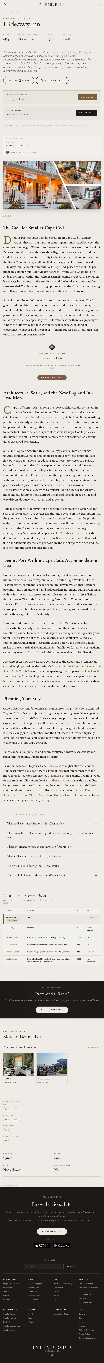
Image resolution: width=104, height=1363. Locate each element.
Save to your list (54, 80)
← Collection (11, 12)
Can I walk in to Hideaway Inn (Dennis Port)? (32, 865)
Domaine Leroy (85, 1294)
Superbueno (59, 1292)
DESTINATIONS (10, 1310)
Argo (56, 1300)
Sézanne (6, 1300)
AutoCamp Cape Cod (13, 952)
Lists (81, 1322)
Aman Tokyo (33, 1292)
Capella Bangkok (35, 1284)
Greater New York (10, 1318)
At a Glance (13, 1101)
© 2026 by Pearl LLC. (52, 1351)
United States (26, 18)
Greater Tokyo (9, 1314)
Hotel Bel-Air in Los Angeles (72, 795)
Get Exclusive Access (52, 1010)
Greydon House (11, 959)
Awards (82, 1326)
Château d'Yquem (86, 1284)
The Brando (33, 1300)
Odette (6, 1296)
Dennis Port (10, 18)
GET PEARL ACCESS (52, 1231)
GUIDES (31, 1310)
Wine (30, 1318)
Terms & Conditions (87, 1338)
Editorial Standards (86, 1330)
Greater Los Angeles (11, 1326)
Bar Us (56, 1296)
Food (30, 1314)
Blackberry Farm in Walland (74, 538)
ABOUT (82, 1310)
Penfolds (82, 1298)
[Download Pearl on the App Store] (42, 1245)
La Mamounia (33, 1288)
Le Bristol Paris (34, 1296)
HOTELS (32, 1279)
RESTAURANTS (10, 1279)
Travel (31, 1322)
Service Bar (58, 1288)
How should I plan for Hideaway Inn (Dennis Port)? (36, 875)
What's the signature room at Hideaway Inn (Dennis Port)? (40, 846)
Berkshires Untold (12, 937)
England (6, 1322)
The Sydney (10, 927)
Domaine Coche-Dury (87, 1302)
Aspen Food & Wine (61, 1314)
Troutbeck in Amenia (73, 533)
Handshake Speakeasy (63, 1284)
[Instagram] (52, 1355)
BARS (56, 1279)
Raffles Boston (60, 775)
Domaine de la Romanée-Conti (89, 1289)
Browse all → (94, 1047)
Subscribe (72, 1266)
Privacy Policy (84, 1334)
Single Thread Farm (11, 1284)
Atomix (6, 1292)
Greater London (9, 1330)
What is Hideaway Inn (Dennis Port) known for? (34, 856)
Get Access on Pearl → (52, 377)
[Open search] (5, 4)
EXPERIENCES (60, 1310)
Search (81, 1318)
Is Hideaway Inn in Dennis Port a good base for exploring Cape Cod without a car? (49, 835)
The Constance (11, 945)
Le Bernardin (8, 1288)
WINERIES (83, 1279)
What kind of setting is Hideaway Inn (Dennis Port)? (36, 823)
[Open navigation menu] (99, 4)
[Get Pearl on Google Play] (61, 1245)
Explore (82, 1314)
